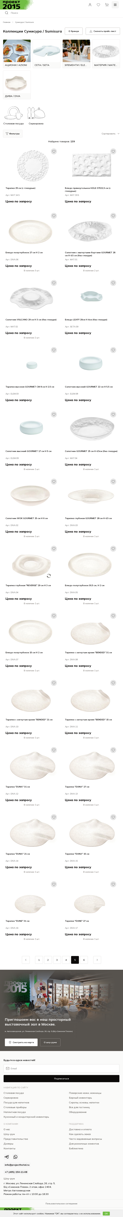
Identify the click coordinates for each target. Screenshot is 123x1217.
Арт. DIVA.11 (71, 726)
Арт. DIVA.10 (12, 726)
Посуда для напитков (16, 1102)
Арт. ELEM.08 (71, 393)
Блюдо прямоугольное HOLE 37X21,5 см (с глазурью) (88, 189)
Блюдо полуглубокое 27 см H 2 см (24, 252)
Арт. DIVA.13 (71, 793)
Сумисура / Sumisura (24, 22)
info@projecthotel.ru (17, 1164)
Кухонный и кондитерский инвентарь (26, 1116)
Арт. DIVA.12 (12, 793)
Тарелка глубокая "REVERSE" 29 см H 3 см (28, 585)
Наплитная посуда (15, 1112)
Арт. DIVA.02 (12, 525)
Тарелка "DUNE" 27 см (77, 921)
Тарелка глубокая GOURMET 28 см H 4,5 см (88, 518)
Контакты (9, 1148)
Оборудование (78, 1112)
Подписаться (61, 1078)
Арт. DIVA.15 (71, 861)
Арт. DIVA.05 (71, 592)
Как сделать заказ (80, 1134)
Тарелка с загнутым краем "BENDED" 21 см (29, 719)
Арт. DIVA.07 (12, 659)
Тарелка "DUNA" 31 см (18, 786)
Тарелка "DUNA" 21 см (18, 853)
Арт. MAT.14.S (13, 195)
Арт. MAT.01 (71, 259)
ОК (106, 1213)
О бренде (74, 31)
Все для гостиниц (79, 1107)
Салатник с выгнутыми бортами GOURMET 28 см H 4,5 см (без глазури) (90, 254)
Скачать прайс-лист (105, 31)
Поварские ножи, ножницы (85, 1092)
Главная (6, 22)
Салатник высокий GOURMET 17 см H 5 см (28, 451)
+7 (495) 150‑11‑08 (16, 1171)
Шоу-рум (9, 1178)
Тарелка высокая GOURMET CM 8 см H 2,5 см (30, 386)
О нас (7, 1129)
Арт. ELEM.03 (12, 393)
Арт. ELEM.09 (12, 458)
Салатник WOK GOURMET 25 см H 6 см (27, 518)
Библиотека (76, 1148)
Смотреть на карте (23, 1042)
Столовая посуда (14, 1092)
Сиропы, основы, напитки (84, 1102)
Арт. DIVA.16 (12, 928)
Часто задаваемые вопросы (85, 1138)
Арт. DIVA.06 (12, 259)
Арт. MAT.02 (12, 326)
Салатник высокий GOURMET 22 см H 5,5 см (89, 386)
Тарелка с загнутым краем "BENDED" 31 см (88, 652)
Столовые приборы (15, 1107)
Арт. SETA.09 (71, 326)
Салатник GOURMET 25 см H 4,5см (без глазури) (91, 451)
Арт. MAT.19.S (72, 195)
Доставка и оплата (80, 1129)
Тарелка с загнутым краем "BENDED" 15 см (88, 719)
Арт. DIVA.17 (71, 928)
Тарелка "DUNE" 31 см (17, 921)
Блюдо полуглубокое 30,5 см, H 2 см (84, 585)
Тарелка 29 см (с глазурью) (20, 188)
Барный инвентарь (80, 1097)
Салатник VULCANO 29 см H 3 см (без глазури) (31, 319)
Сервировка (11, 1097)
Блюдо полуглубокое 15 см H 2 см (24, 652)
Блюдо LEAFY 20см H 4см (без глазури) (86, 319)
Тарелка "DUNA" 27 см (77, 786)
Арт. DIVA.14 (12, 861)
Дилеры (8, 1143)
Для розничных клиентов (84, 1143)
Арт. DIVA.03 (71, 525)
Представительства (16, 1138)
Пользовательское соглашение (61, 1203)
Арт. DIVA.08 (71, 659)
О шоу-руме (50, 1042)
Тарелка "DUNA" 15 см (77, 853)
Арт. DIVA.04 (12, 592)
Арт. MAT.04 (71, 458)
